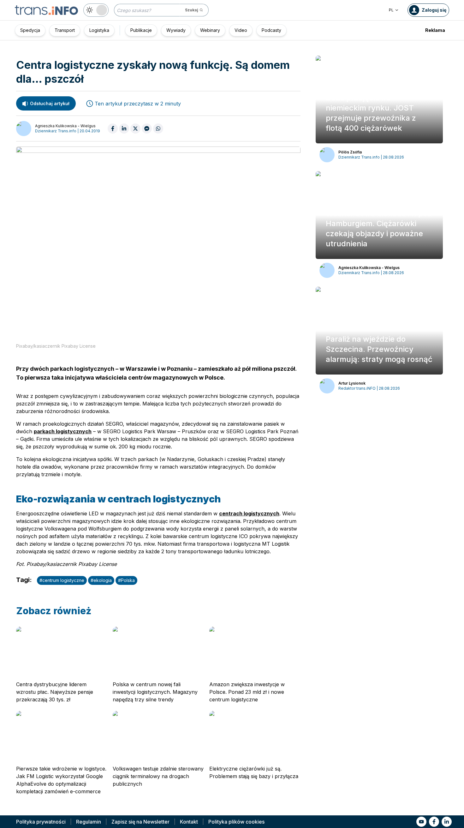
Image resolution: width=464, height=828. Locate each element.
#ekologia (101, 580)
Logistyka (99, 30)
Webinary (210, 30)
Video (241, 30)
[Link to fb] (434, 822)
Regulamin (88, 822)
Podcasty (271, 30)
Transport (65, 30)
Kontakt (189, 822)
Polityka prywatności (41, 822)
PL (391, 10)
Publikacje (141, 30)
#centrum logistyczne (61, 580)
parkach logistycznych (63, 431)
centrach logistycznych (249, 513)
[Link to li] (447, 822)
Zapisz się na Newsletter (140, 822)
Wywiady (176, 30)
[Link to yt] (421, 822)
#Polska (126, 580)
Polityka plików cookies (236, 822)
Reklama (435, 30)
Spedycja (30, 30)
